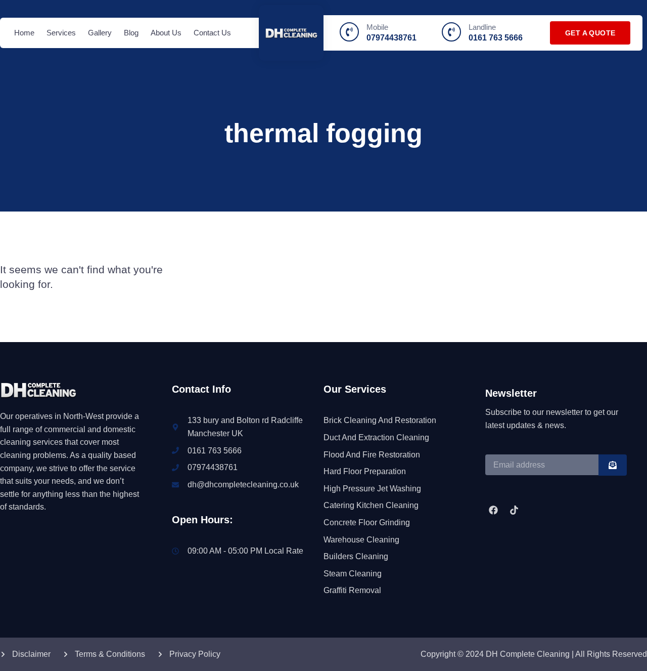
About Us (166, 32)
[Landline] (451, 31)
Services (61, 32)
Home (24, 32)
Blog (131, 32)
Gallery (100, 32)
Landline (482, 27)
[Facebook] (493, 510)
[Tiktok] (513, 510)
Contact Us (212, 32)
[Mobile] (349, 31)
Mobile (377, 27)
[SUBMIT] (612, 465)
